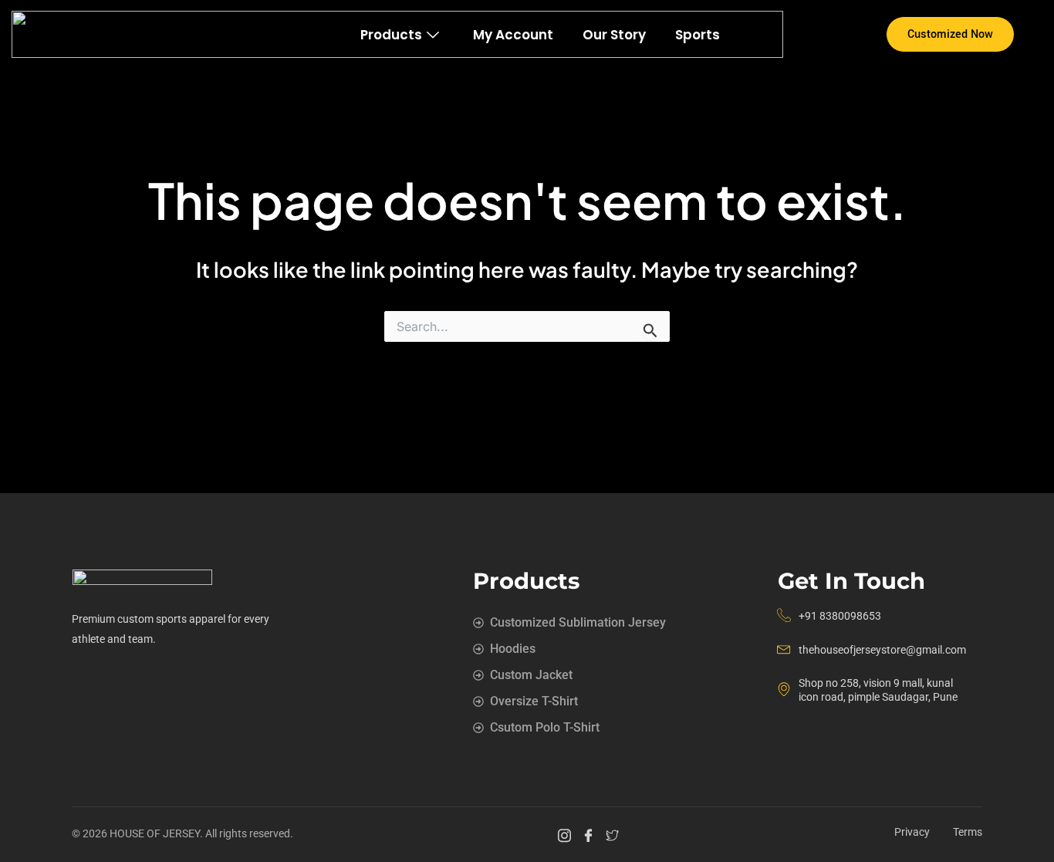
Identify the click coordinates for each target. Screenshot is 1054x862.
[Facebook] (591, 835)
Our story (614, 34)
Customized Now (950, 34)
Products (391, 34)
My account (513, 34)
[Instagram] (567, 835)
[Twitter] (614, 835)
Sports (697, 34)
